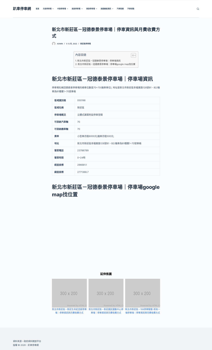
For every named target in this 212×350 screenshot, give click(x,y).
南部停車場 (76, 9)
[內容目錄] (133, 55)
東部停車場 (90, 9)
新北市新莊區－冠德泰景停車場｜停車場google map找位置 (106, 64)
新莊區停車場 (85, 44)
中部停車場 (61, 9)
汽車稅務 (120, 9)
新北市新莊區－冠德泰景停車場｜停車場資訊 (98, 60)
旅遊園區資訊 (106, 9)
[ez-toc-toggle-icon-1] (132, 56)
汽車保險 (130, 9)
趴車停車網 (22, 8)
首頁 (37, 9)
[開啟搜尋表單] (198, 9)
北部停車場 (47, 9)
